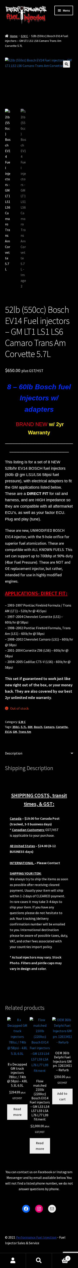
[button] (66, 64)
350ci (15, 727)
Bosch (38, 727)
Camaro (49, 727)
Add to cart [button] (62, 1096)
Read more (17, 1112)
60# (30, 727)
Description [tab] (13, 753)
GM (15, 732)
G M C (24, 36)
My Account (13, 1260)
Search (39, 1260)
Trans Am (24, 732)
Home (14, 36)
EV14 (8, 732)
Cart (60, 1257)
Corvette (62, 727)
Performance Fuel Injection (36, 1237)
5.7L (23, 727)
